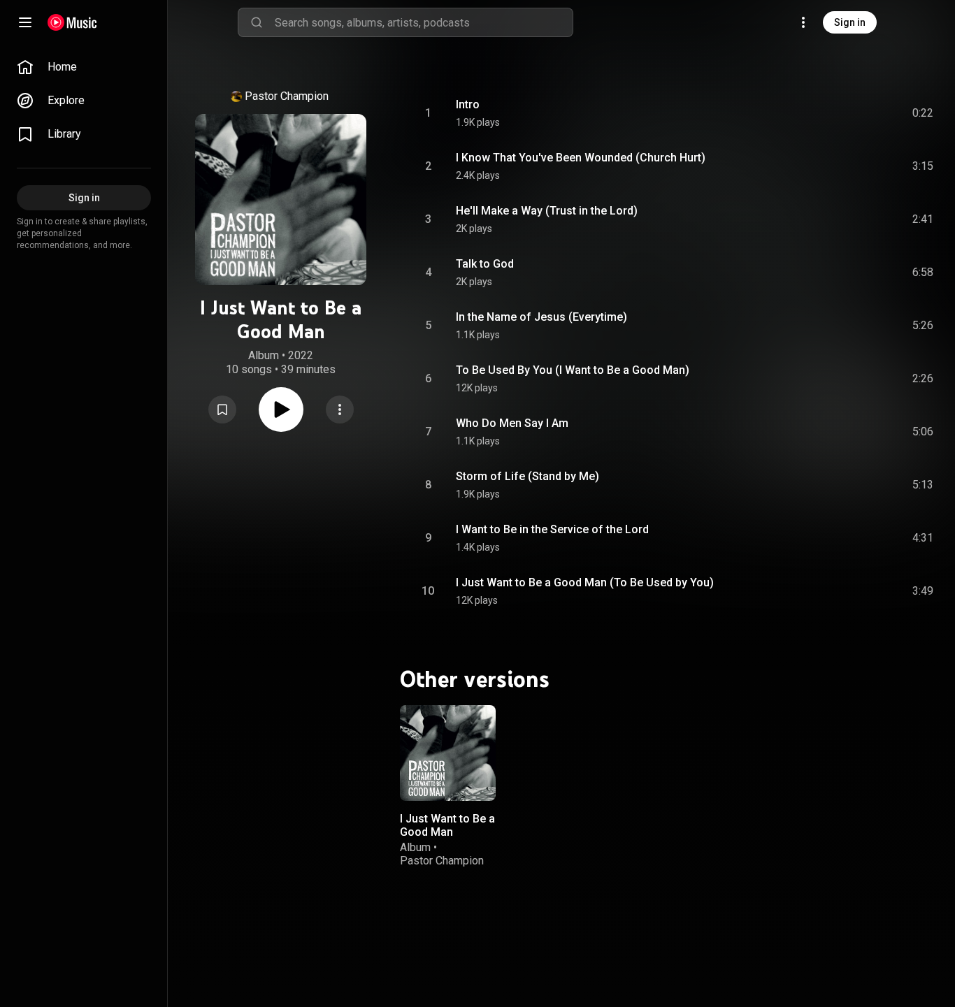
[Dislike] (843, 113)
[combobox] (424, 22)
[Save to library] (222, 409)
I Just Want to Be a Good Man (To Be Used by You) (585, 582)
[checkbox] (923, 113)
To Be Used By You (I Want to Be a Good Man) (572, 370)
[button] (222, 409)
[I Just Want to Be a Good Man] (448, 753)
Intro (468, 104)
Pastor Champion (287, 96)
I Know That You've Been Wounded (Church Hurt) (580, 157)
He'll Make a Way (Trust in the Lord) (547, 210)
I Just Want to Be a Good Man (447, 824)
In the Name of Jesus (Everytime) (541, 317)
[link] (84, 67)
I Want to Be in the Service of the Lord (552, 529)
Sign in (850, 22)
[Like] (817, 113)
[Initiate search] (256, 22)
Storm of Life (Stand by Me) (527, 476)
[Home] (72, 22)
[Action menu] (340, 409)
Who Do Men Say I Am (512, 423)
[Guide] (25, 22)
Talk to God (485, 263)
